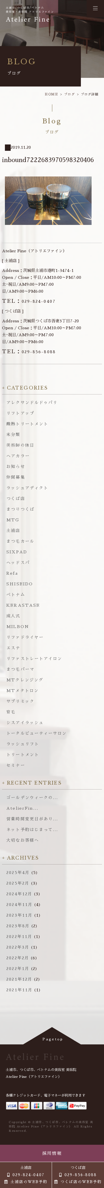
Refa (12, 573)
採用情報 (52, 1153)
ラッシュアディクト (27, 488)
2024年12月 (19, 894)
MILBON (17, 627)
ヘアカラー (18, 456)
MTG (12, 520)
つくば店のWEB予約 (81, 1182)
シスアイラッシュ (25, 723)
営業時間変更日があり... (32, 819)
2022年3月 (17, 947)
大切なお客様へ (22, 840)
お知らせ (15, 467)
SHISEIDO (19, 584)
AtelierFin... (22, 808)
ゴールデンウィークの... (32, 798)
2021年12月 (19, 979)
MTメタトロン (22, 691)
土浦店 (13, 531)
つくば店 (15, 499)
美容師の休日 (20, 445)
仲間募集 (15, 477)
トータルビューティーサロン (36, 733)
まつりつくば (20, 509)
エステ (13, 648)
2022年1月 (17, 969)
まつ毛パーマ (20, 669)
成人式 (13, 616)
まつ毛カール (20, 541)
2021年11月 (19, 990)
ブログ (69, 94)
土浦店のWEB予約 (28, 1182)
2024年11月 (19, 905)
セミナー (15, 765)
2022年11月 (19, 937)
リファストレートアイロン (34, 659)
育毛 (11, 712)
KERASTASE (23, 605)
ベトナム (15, 595)
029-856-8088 (29, 352)
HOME (51, 94)
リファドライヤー (25, 637)
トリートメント (22, 755)
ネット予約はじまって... (32, 830)
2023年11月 (19, 915)
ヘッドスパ (18, 563)
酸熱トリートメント (27, 424)
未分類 (13, 435)
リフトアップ (20, 413)
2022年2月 (17, 958)
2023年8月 (18, 926)
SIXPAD (16, 552)
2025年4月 (18, 873)
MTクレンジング (24, 680)
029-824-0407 (29, 301)
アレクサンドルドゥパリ (31, 403)
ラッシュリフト (22, 744)
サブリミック (20, 701)
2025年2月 (17, 883)
